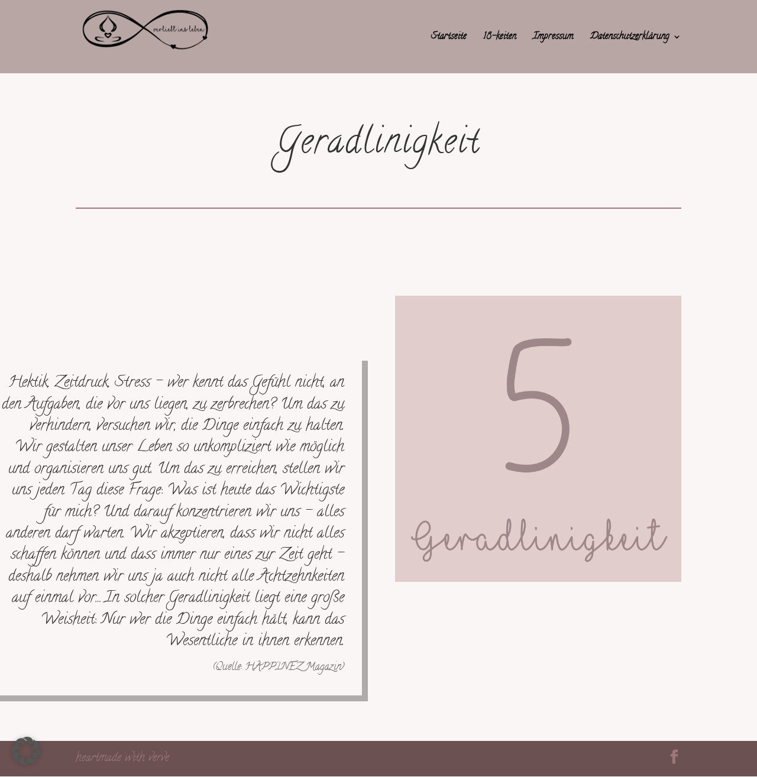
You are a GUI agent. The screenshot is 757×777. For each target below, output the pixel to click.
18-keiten (499, 38)
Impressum (553, 38)
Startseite (449, 38)
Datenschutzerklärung (629, 38)
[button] (26, 751)
